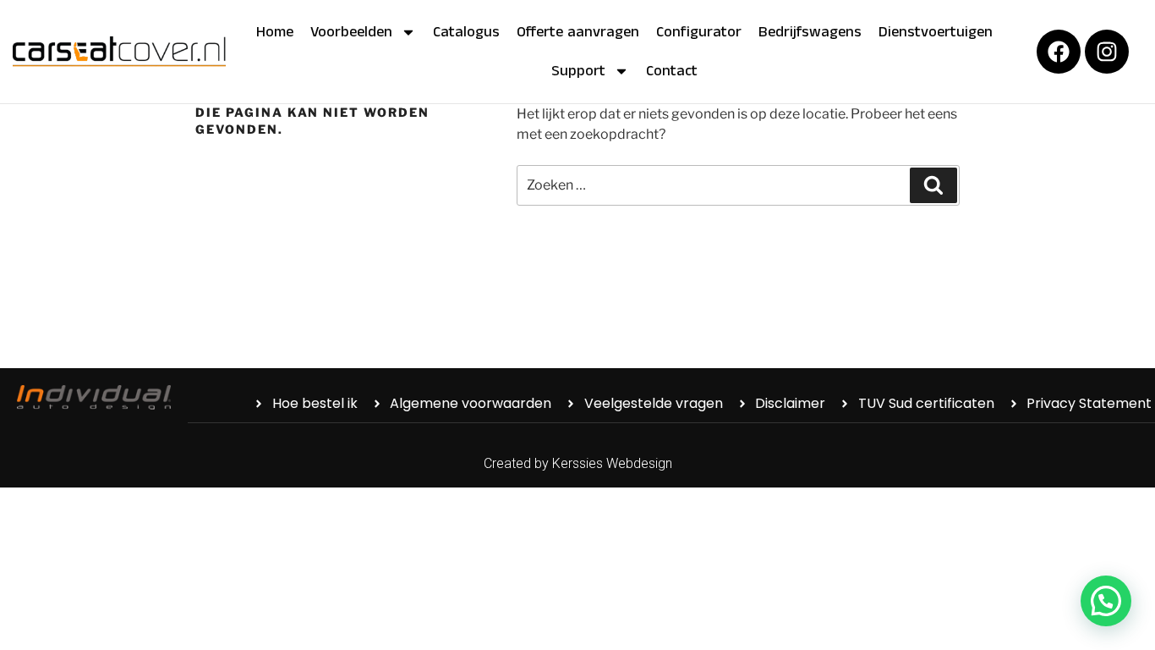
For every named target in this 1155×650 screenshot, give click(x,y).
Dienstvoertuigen (936, 32)
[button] (1106, 601)
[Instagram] (1107, 52)
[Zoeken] (933, 185)
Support (578, 71)
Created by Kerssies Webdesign (578, 463)
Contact (672, 71)
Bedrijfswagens (810, 32)
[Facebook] (1059, 52)
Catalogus (466, 32)
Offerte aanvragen (578, 32)
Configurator (699, 32)
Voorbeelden (351, 32)
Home (274, 32)
